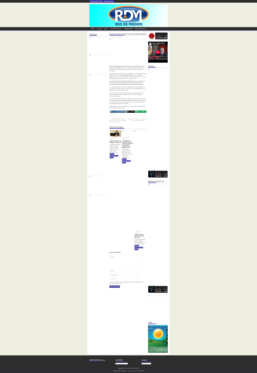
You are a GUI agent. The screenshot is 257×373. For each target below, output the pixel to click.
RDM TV (106, 28)
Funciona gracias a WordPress (120, 370)
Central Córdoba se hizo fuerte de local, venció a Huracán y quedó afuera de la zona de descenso (118, 120)
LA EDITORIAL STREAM (114, 155)
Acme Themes (141, 370)
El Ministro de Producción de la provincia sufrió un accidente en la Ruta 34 (137, 119)
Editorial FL (119, 37)
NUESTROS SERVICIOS (140, 28)
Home (92, 28)
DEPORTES (112, 114)
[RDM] (128, 26)
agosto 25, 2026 (113, 137)
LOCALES (111, 157)
